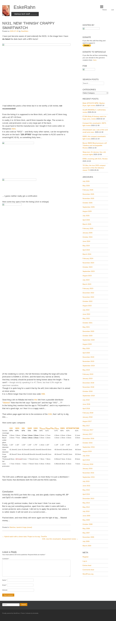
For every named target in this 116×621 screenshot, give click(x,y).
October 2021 (87, 323)
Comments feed (88, 570)
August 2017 (87, 421)
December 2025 (88, 194)
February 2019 (88, 374)
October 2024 (87, 237)
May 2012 (86, 507)
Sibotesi (6, 403)
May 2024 (86, 245)
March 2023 (87, 284)
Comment (5, 559)
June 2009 (86, 516)
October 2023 (87, 267)
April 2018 (86, 408)
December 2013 (88, 498)
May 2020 (86, 348)
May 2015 (86, 490)
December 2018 (88, 383)
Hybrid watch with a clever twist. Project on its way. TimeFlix (24, 536)
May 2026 (86, 185)
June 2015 (86, 486)
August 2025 (87, 211)
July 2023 (86, 280)
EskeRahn (24, 7)
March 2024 (87, 254)
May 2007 (86, 533)
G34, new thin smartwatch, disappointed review (60, 539)
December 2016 (88, 438)
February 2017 (88, 430)
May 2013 (86, 503)
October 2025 (87, 203)
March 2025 (87, 224)
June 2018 (86, 404)
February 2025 (88, 228)
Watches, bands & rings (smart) (20, 527)
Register (86, 557)
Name (4, 580)
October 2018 (87, 391)
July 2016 (86, 456)
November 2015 (88, 473)
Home (104, 10)
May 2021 (86, 327)
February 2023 (88, 288)
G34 (50, 414)
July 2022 (86, 310)
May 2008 (86, 528)
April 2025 (86, 220)
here (14, 129)
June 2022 (86, 314)
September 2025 (89, 207)
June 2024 (86, 241)
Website (4, 590)
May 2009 (86, 520)
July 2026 (86, 181)
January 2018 (87, 417)
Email (4, 585)
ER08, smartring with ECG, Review (95, 159)
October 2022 (87, 301)
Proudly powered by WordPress (11, 613)
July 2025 (86, 215)
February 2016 (88, 464)
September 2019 (89, 366)
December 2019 (88, 357)
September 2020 (89, 340)
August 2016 (87, 451)
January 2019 (87, 378)
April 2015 (86, 494)
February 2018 (88, 413)
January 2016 (87, 468)
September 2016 (89, 447)
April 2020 (86, 353)
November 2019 (88, 361)
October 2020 (87, 336)
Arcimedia (35, 613)
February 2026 (88, 190)
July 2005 (86, 541)
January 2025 (87, 233)
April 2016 (86, 460)
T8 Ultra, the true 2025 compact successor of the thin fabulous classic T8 (94, 167)
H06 (43, 394)
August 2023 (87, 275)
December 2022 (88, 293)
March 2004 (87, 546)
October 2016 (87, 443)
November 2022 (88, 297)
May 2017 (86, 426)
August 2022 (87, 305)
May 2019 (86, 370)
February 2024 (88, 258)
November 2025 (88, 198)
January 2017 (87, 434)
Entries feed (87, 565)
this (35, 400)
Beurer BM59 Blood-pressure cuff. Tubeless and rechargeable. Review (95, 145)
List (112, 10)
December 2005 (88, 537)
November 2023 (88, 263)
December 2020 (88, 331)
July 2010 (86, 511)
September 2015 (89, 477)
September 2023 (89, 271)
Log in (85, 561)
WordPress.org (88, 574)
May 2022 (86, 318)
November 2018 (88, 387)
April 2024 (86, 250)
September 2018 (89, 396)
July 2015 (86, 481)
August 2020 (87, 344)
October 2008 (87, 524)
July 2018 (86, 400)
